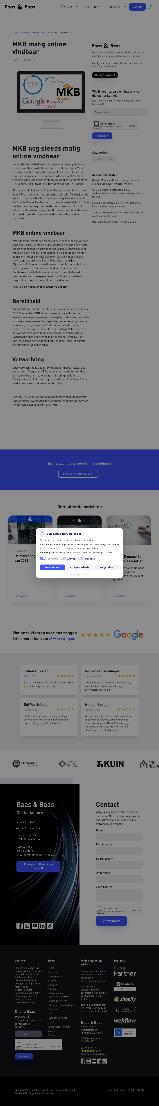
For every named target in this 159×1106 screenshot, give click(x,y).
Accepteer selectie (79, 567)
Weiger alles (106, 567)
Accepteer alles (52, 567)
